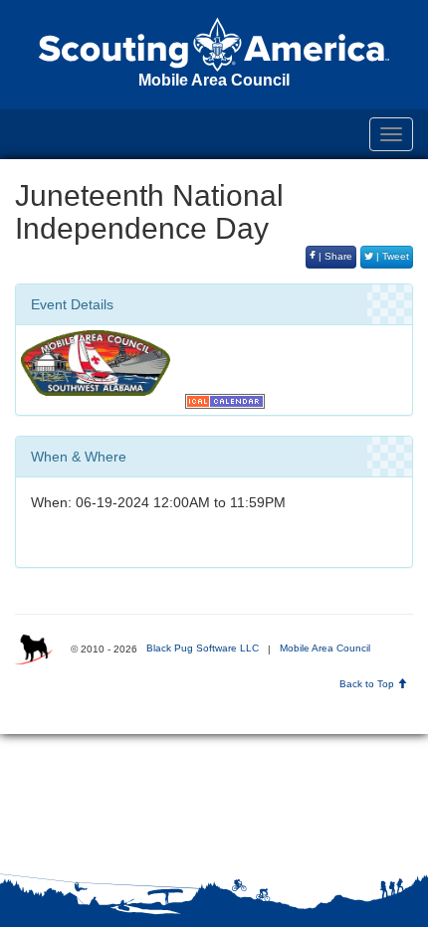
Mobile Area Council (325, 648)
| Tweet (391, 256)
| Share (334, 256)
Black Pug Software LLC (202, 648)
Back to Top (368, 683)
